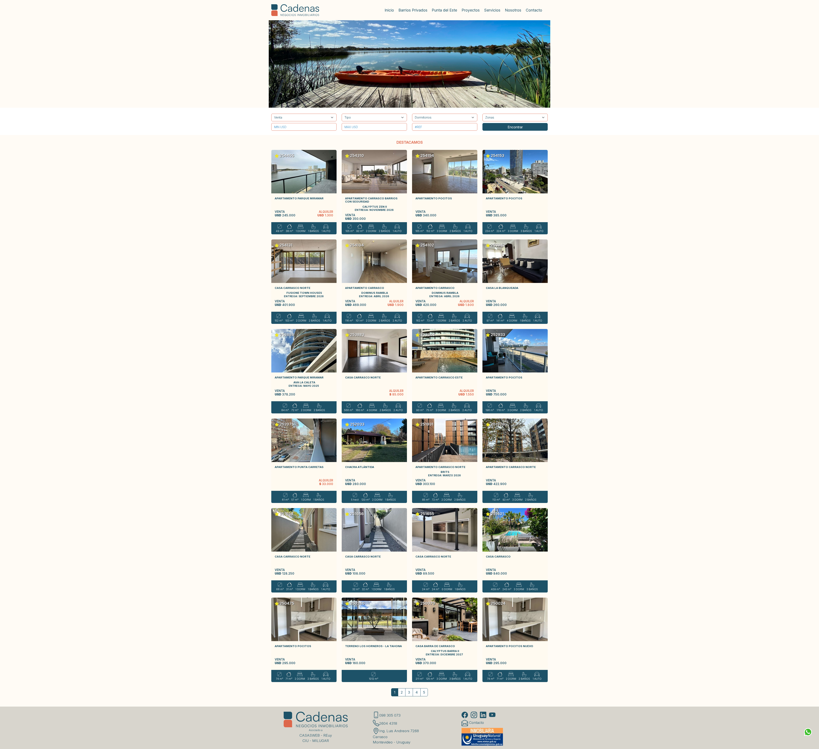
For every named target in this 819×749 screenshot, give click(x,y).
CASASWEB (309, 735)
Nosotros (513, 10)
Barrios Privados (412, 10)
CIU (305, 741)
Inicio (389, 10)
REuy (327, 735)
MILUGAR (320, 741)
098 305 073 (390, 715)
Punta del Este (444, 10)
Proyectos (471, 10)
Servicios (492, 10)
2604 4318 (388, 723)
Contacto (534, 10)
